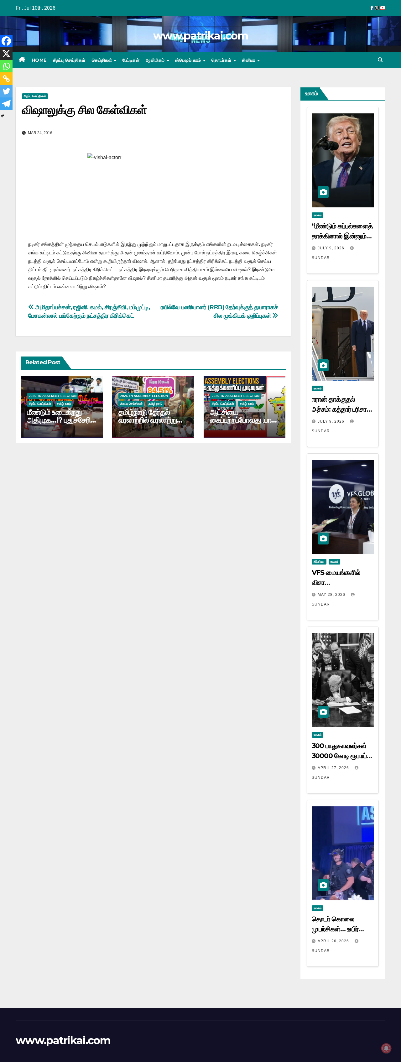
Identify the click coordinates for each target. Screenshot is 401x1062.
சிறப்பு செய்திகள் (69, 60)
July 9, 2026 (332, 248)
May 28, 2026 (332, 594)
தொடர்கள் (222, 60)
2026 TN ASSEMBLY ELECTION (52, 396)
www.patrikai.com (200, 35)
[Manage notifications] (386, 1048)
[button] (380, 60)
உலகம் (317, 215)
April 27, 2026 (334, 768)
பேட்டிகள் (131, 60)
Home (39, 60)
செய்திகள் (102, 60)
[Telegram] (6, 103)
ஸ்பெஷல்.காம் (188, 60)
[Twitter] (6, 91)
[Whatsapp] (6, 66)
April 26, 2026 (334, 941)
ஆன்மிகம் (156, 60)
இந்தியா (319, 561)
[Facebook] (6, 41)
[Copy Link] (6, 78)
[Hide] (2, 115)
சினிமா (249, 60)
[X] (6, 53)
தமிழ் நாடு (64, 403)
